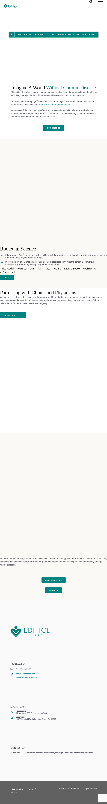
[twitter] (21, 669)
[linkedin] (11, 669)
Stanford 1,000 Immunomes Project (53, 104)
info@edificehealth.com (25, 674)
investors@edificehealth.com (27, 677)
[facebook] (16, 669)
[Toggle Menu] (100, 1)
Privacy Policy (16, 789)
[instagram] (30, 669)
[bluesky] (26, 669)
